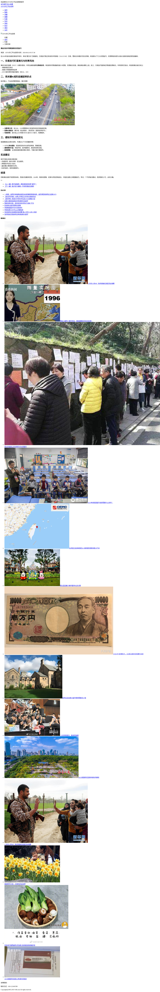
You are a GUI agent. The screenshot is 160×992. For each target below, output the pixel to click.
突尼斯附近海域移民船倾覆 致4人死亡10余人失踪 (20, 212)
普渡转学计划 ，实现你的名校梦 (15, 884)
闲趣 (5, 14)
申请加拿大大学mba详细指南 (13, 210)
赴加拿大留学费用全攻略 (12, 205)
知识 (5, 25)
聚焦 (5, 12)
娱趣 (5, 17)
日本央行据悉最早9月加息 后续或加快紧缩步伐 (19, 945)
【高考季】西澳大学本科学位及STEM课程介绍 (19, 199)
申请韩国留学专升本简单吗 (13, 207)
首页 (5, 10)
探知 (5, 23)
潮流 (5, 28)
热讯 (5, 21)
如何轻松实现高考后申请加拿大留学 (16, 214)
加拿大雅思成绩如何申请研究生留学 (16, 201)
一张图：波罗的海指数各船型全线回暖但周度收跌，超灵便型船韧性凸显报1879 (30, 194)
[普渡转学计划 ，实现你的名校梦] (32, 882)
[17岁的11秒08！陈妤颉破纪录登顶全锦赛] (46, 842)
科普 (5, 19)
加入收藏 (10, 4)
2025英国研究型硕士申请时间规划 (15, 979)
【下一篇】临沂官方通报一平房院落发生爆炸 (19, 186)
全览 (5, 30)
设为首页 (4, 4)
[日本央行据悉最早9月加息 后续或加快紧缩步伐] (36, 943)
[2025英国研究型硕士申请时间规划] (32, 977)
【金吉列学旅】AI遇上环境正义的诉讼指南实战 (20, 196)
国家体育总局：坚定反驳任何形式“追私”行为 (19, 203)
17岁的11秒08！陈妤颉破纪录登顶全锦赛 (17, 844)
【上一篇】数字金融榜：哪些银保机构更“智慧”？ (20, 184)
